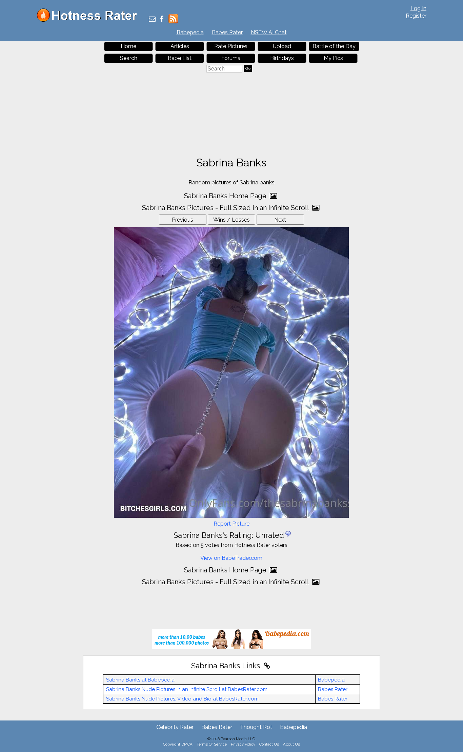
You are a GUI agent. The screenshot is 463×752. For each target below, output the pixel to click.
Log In (418, 8)
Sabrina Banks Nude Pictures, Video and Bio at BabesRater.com (182, 699)
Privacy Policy (243, 744)
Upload (282, 46)
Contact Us (269, 744)
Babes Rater (227, 32)
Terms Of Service (212, 744)
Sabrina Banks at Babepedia (140, 680)
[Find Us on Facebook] (162, 19)
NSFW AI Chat (269, 32)
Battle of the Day (334, 46)
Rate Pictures (230, 46)
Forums (230, 58)
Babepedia (190, 32)
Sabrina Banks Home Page (226, 196)
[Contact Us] (152, 19)
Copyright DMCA (178, 744)
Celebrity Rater (175, 727)
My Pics (333, 58)
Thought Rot (256, 727)
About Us (291, 744)
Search (128, 58)
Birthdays (282, 58)
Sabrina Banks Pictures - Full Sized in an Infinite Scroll (226, 208)
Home (128, 46)
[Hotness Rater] (89, 20)
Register (416, 16)
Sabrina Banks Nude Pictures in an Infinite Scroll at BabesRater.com (186, 689)
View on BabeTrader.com (231, 558)
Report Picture (231, 524)
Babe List (180, 58)
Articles (179, 46)
